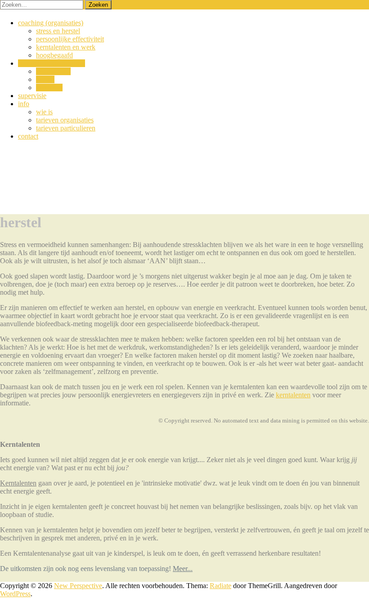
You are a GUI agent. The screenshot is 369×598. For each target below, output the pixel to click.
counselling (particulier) (51, 63)
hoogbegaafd (54, 55)
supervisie (32, 95)
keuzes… (49, 87)
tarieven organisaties (65, 120)
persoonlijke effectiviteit (70, 39)
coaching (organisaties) (50, 23)
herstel (45, 79)
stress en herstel (58, 31)
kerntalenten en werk (65, 47)
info (23, 104)
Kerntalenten (18, 483)
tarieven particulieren (65, 128)
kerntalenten (53, 71)
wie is (44, 112)
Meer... (183, 568)
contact (28, 136)
